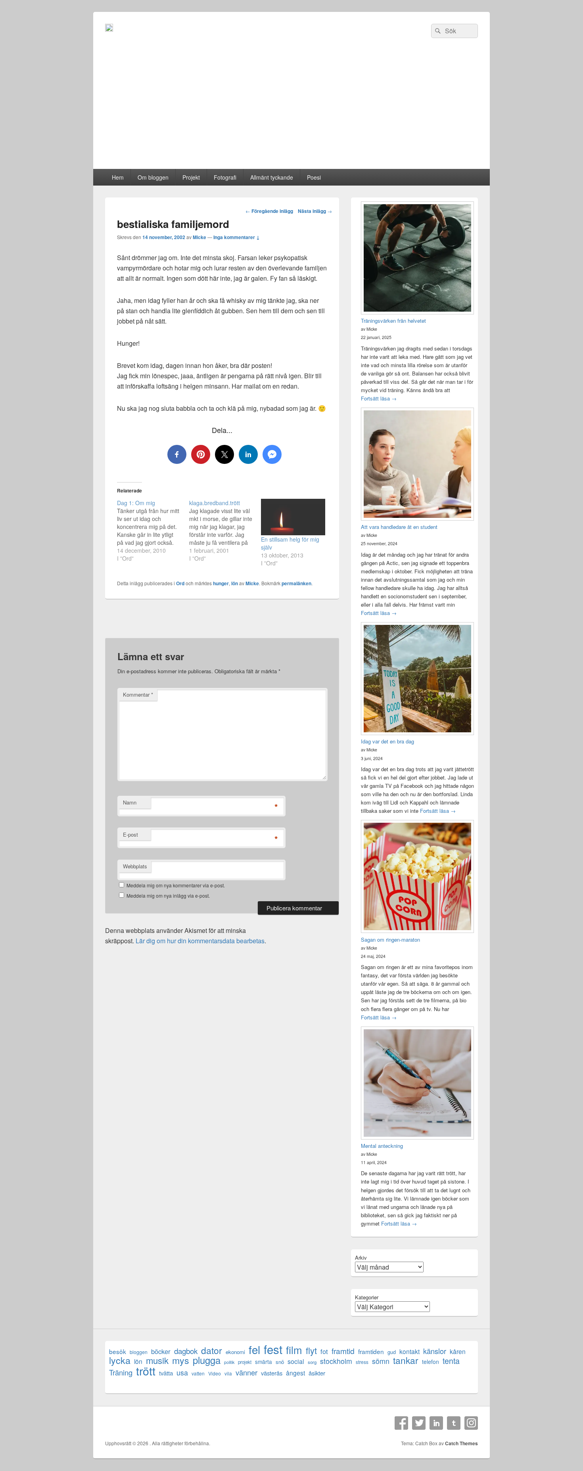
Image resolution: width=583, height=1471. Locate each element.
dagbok (186, 1351)
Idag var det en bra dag (387, 741)
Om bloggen (153, 177)
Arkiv (361, 1257)
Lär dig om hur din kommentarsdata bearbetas (200, 940)
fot (324, 1351)
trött (145, 1370)
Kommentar (138, 694)
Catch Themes (461, 1443)
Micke (199, 237)
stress (362, 1361)
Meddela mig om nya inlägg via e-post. (168, 895)
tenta (451, 1360)
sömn (380, 1361)
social (296, 1361)
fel (254, 1349)
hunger (221, 583)
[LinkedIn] (436, 1423)
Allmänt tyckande (271, 177)
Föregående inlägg (269, 211)
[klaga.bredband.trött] (225, 530)
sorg (312, 1362)
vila (228, 1373)
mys (180, 1360)
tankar (405, 1360)
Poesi (314, 177)
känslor (434, 1351)
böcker (161, 1351)
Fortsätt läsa (379, 398)
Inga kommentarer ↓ (236, 237)
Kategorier (366, 1297)
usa (182, 1372)
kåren (458, 1351)
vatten (198, 1373)
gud (391, 1352)
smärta (263, 1362)
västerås (271, 1373)
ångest (295, 1373)
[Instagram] (471, 1423)
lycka (119, 1360)
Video (214, 1373)
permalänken (296, 583)
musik (157, 1360)
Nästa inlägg (315, 211)
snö (280, 1362)
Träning (120, 1372)
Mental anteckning (382, 1145)
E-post (130, 834)
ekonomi (235, 1352)
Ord (180, 583)
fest (273, 1349)
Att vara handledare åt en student (399, 527)
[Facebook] (401, 1423)
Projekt (191, 177)
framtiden (371, 1351)
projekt (244, 1362)
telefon (430, 1362)
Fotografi (225, 177)
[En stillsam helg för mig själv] (293, 517)
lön (234, 583)
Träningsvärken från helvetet (393, 320)
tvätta (166, 1373)
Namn (129, 802)
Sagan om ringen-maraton (390, 939)
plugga (207, 1360)
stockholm (336, 1361)
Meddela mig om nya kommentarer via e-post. (176, 885)
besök (117, 1351)
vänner (246, 1372)
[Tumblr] (453, 1423)
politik (229, 1362)
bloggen (139, 1351)
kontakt (409, 1351)
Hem (118, 177)
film (294, 1349)
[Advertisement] (291, 109)
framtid (343, 1351)
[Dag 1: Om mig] (153, 530)
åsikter (317, 1373)
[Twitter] (419, 1423)
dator (211, 1350)
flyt (311, 1350)
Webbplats (135, 866)
